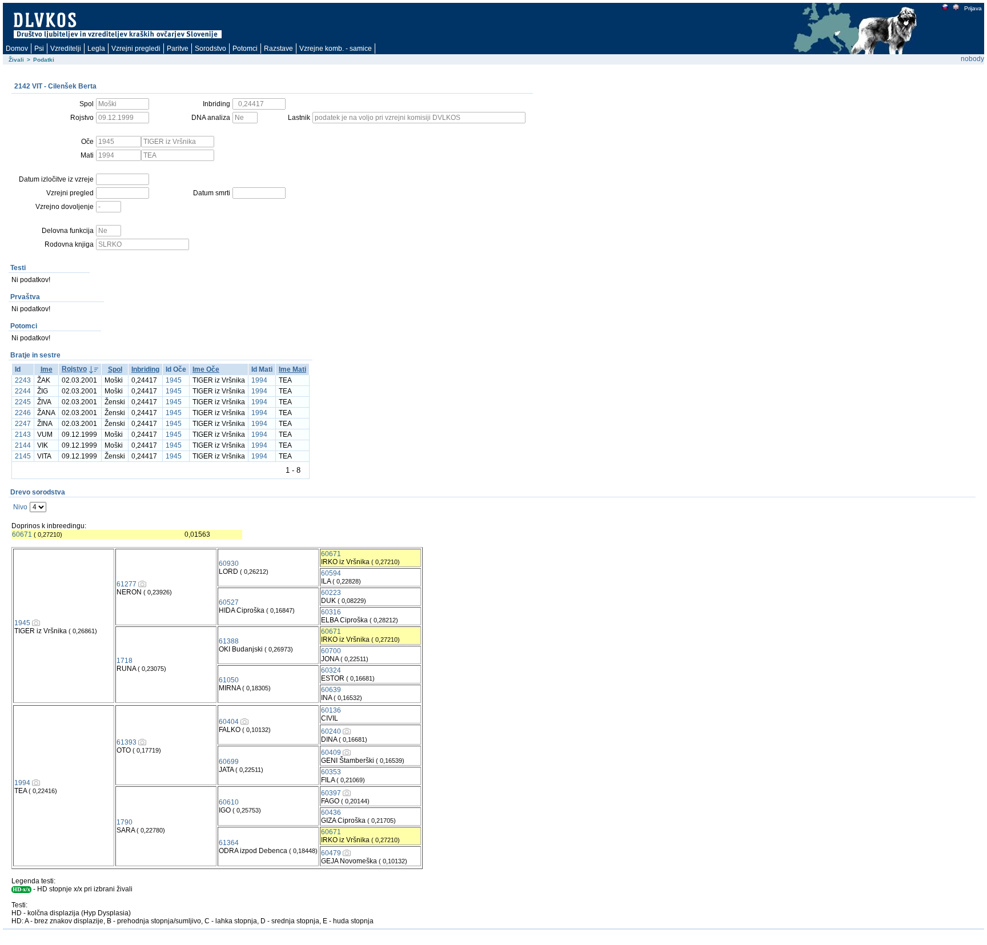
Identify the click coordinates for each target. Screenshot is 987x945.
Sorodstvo (210, 49)
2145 (23, 456)
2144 (23, 445)
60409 (331, 753)
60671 (22, 534)
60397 (331, 793)
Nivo (20, 507)
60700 (331, 651)
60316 (331, 612)
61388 (229, 641)
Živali (16, 60)
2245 (23, 402)
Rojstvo (74, 369)
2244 (23, 391)
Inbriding (145, 369)
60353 (331, 772)
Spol (115, 369)
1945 (174, 380)
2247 (23, 424)
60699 (229, 762)
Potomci (245, 49)
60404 (229, 722)
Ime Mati (292, 369)
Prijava (973, 8)
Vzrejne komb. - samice (335, 49)
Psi (39, 49)
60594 (331, 573)
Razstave (278, 49)
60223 (331, 593)
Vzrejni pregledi (136, 49)
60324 (331, 670)
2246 (23, 413)
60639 (331, 690)
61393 (127, 742)
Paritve (177, 49)
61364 (229, 843)
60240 (331, 731)
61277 (127, 584)
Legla (96, 49)
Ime (47, 369)
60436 (331, 813)
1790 (125, 822)
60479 (331, 853)
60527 (229, 602)
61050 (229, 680)
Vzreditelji (65, 49)
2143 (23, 435)
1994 (259, 380)
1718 (125, 661)
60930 (229, 564)
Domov (17, 49)
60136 (331, 710)
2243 (23, 380)
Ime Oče (205, 369)
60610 (229, 802)
